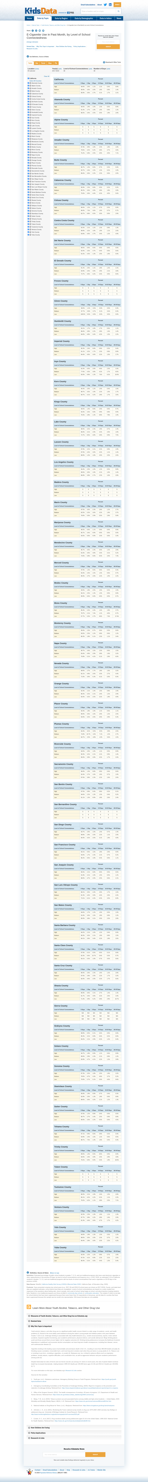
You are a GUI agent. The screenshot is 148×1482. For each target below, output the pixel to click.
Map (50, 63)
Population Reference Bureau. (48, 1473)
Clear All (46, 76)
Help (68, 1470)
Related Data (30, 46)
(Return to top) (54, 1273)
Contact (37, 1470)
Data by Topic (43, 18)
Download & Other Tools (113, 62)
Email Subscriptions (88, 5)
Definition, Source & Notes (39, 1273)
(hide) (37, 69)
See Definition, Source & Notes (39, 56)
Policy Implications (79, 46)
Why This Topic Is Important (45, 46)
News (119, 18)
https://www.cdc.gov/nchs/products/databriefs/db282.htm (73, 1421)
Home (29, 18)
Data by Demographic (84, 18)
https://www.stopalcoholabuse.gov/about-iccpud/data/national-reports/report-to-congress (90, 1388)
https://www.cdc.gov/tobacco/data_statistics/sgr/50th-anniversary (73, 1394)
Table (30, 63)
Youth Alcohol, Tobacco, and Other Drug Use (53, 25)
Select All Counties (35, 81)
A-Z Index (91, 1470)
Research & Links (32, 48)
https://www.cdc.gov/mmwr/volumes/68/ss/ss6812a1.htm (93, 1401)
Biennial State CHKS (74, 1284)
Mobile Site (101, 1470)
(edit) (60, 69)
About (99, 5)
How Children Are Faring (63, 46)
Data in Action (106, 18)
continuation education (92, 1293)
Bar (37, 63)
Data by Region (61, 18)
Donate (117, 5)
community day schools (75, 1293)
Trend (43, 63)
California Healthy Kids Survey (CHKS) (54, 1284)
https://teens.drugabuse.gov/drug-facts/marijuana (98, 1405)
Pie (56, 63)
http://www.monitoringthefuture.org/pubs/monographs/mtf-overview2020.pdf (55, 1414)
